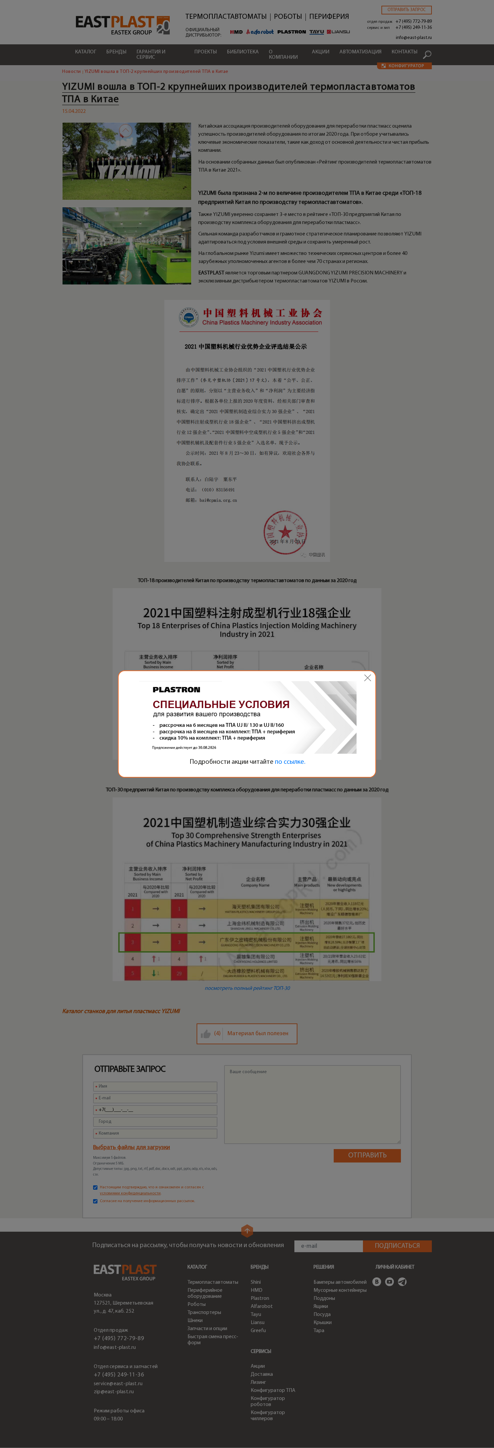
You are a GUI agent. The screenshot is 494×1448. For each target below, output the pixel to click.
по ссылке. (290, 762)
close (367, 677)
